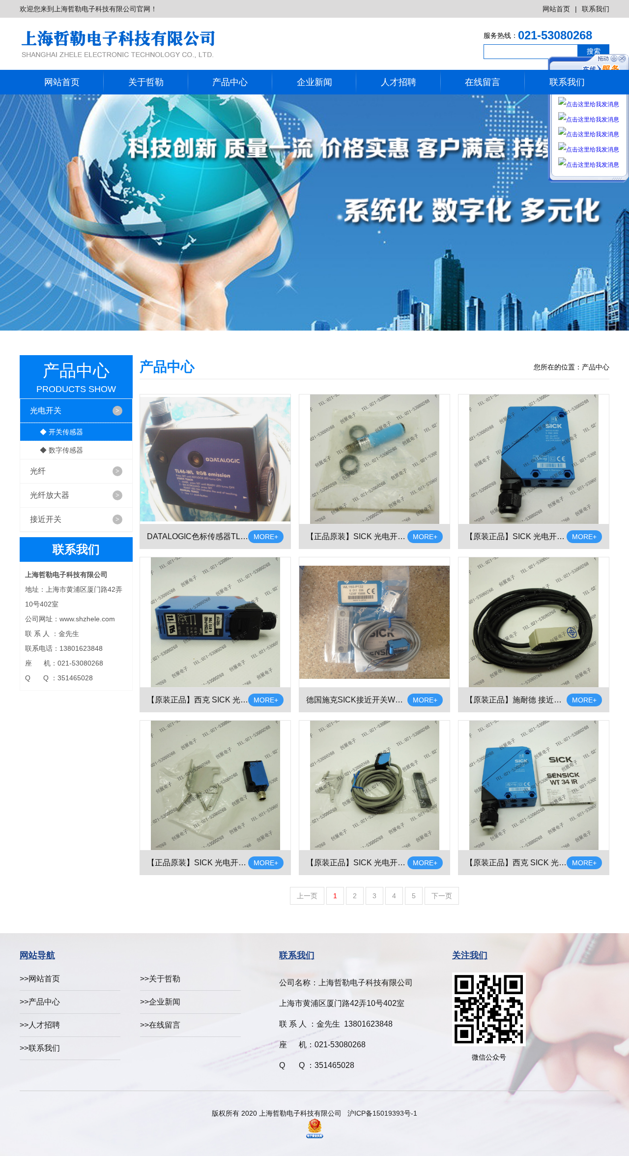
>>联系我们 (40, 1048)
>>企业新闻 (160, 1002)
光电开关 (74, 410)
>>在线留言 (160, 1025)
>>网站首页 (40, 978)
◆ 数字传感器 (61, 450)
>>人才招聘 (40, 1025)
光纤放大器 (74, 495)
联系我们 (595, 9)
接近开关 (74, 519)
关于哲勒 (146, 82)
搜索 (593, 51)
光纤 (74, 471)
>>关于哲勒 (160, 978)
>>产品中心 (40, 1002)
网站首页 (556, 9)
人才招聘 (398, 82)
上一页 (307, 896)
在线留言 (482, 82)
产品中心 (230, 82)
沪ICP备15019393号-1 (382, 1113)
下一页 (441, 896)
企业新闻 (314, 82)
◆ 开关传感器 (61, 432)
